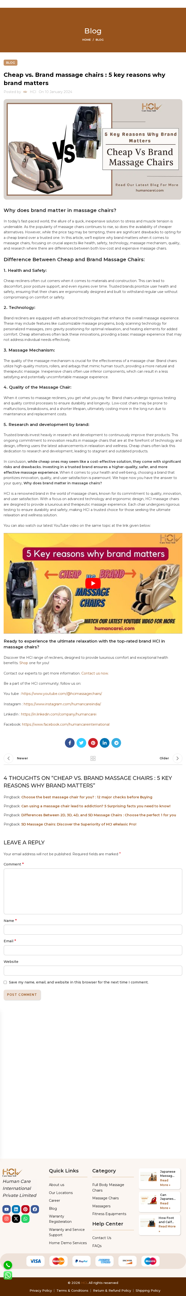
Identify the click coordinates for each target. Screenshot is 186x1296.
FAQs (96, 1246)
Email (10, 941)
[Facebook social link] (70, 743)
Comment (14, 864)
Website (11, 961)
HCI (84, 1283)
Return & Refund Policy (112, 1290)
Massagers (101, 1206)
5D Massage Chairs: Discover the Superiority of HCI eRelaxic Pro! (78, 824)
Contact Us (101, 1238)
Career (54, 1200)
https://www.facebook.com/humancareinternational (65, 724)
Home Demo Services (68, 1243)
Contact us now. (95, 673)
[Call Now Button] (8, 1265)
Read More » (165, 1182)
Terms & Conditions (72, 1290)
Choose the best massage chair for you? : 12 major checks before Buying (86, 797)
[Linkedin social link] (104, 743)
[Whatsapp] (25, 1219)
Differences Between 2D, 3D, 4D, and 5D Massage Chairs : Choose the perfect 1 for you (98, 815)
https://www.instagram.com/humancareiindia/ (62, 704)
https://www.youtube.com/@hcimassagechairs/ (62, 693)
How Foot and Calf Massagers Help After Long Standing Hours (167, 1220)
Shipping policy (148, 1290)
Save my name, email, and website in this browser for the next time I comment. (78, 982)
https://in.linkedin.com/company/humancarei (58, 714)
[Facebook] (35, 1209)
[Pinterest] (25, 1209)
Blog (100, 39)
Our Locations (61, 1193)
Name (10, 920)
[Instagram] (6, 1219)
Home (86, 39)
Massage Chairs (105, 1198)
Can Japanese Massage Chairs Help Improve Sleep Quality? (167, 1197)
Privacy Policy (41, 1290)
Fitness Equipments (109, 1214)
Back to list (93, 758)
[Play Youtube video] (93, 583)
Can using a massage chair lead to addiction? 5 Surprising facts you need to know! (95, 806)
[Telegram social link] (116, 743)
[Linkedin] (16, 1209)
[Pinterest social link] (93, 743)
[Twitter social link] (81, 743)
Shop (23, 663)
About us (56, 1185)
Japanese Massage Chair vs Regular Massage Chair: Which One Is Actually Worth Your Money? (167, 1174)
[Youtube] (6, 1209)
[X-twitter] (16, 1219)
